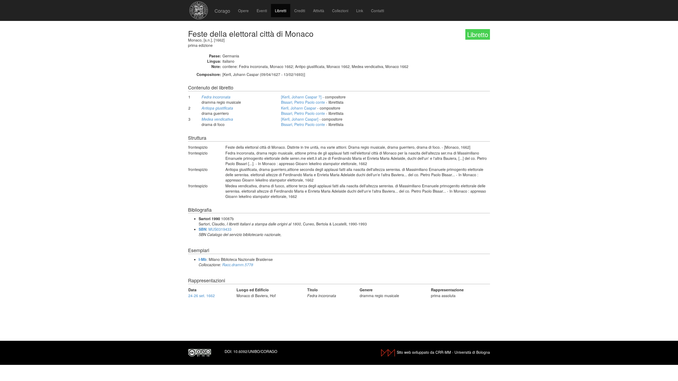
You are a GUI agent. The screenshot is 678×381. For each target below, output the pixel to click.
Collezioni (340, 10)
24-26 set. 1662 (201, 295)
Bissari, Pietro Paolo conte (303, 102)
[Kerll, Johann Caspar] (299, 119)
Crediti (299, 10)
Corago (222, 10)
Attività (318, 10)
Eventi (262, 10)
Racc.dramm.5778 (237, 264)
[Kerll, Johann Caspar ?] (301, 96)
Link (359, 10)
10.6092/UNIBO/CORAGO (255, 351)
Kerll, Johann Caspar (298, 108)
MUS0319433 (219, 229)
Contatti (377, 10)
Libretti (280, 10)
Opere (243, 10)
